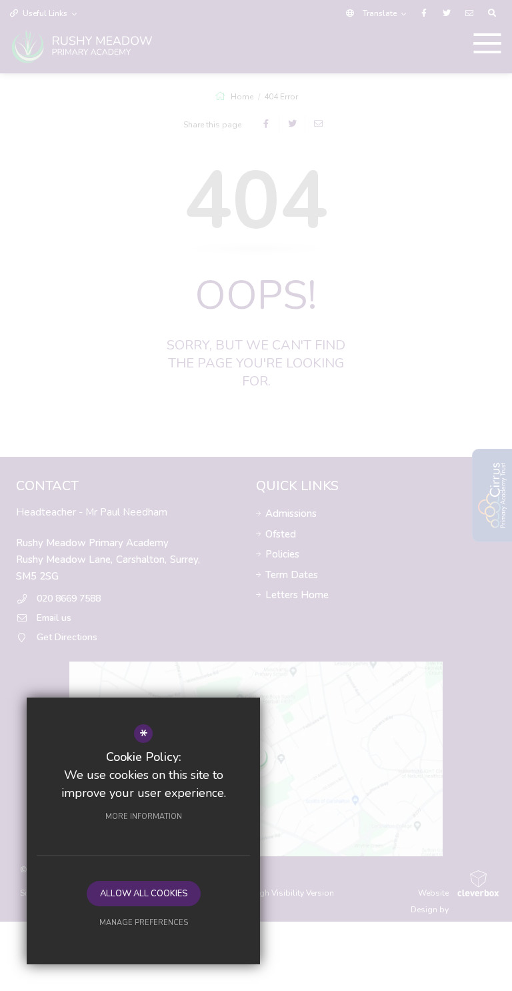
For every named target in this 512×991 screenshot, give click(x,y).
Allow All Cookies (143, 894)
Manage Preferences (143, 923)
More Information (143, 817)
